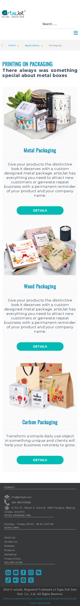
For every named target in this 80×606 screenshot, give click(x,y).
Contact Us (10, 541)
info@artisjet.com (21, 496)
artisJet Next (58, 598)
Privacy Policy (12, 558)
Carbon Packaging (40, 422)
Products (9, 550)
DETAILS (40, 210)
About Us (9, 537)
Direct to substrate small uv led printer (25, 598)
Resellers (9, 545)
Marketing (10, 554)
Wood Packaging (40, 286)
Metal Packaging (40, 150)
